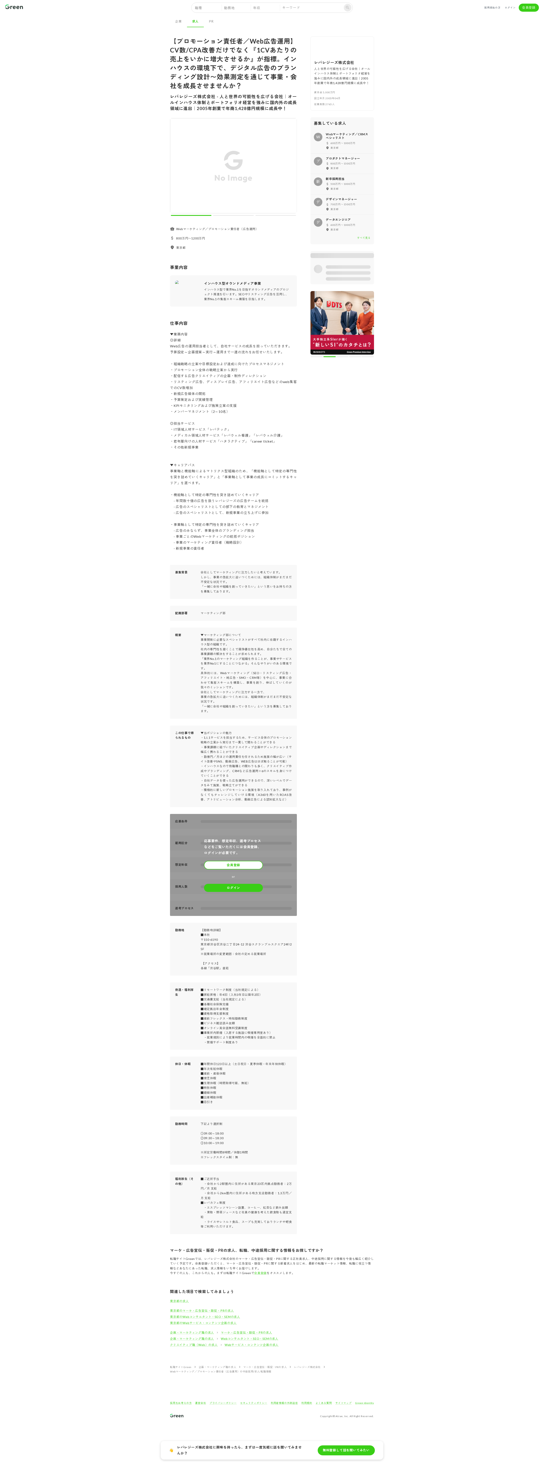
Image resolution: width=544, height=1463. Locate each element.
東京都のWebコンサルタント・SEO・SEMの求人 (205, 1317)
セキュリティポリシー (253, 1403)
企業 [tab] (178, 21)
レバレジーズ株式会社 (307, 1367)
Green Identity (364, 1403)
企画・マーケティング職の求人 (192, 1332)
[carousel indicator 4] (355, 356)
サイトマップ (343, 1403)
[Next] (291, 167)
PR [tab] (211, 21)
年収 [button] (256, 8)
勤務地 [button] (229, 8)
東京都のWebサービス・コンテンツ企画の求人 (203, 1323)
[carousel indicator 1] (191, 215)
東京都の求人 (179, 1301)
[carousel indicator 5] (367, 356)
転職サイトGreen (180, 1367)
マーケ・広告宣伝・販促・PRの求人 (246, 1332)
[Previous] (176, 167)
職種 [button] (198, 8)
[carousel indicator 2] (233, 215)
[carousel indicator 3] (275, 215)
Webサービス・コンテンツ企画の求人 (252, 1345)
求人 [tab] (195, 21)
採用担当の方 (492, 7)
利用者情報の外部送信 (284, 1403)
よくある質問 (324, 1403)
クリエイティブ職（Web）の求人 (194, 1345)
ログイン (510, 7)
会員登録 (529, 7)
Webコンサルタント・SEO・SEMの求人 (249, 1338)
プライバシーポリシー (223, 1403)
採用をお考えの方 (181, 1403)
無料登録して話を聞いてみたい (346, 1450)
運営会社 (200, 1403)
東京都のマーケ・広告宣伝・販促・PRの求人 (202, 1310)
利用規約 (306, 1403)
